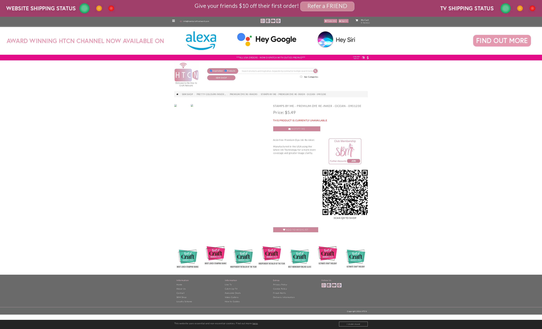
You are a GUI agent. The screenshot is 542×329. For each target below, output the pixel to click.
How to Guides (232, 301)
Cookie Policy (280, 289)
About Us (181, 289)
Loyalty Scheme (184, 301)
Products (231, 71)
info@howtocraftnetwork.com (196, 21)
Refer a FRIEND (327, 6)
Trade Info (331, 21)
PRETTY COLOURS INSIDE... (211, 94)
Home (179, 284)
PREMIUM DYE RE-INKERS (243, 94)
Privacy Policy (280, 284)
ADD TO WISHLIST (297, 229)
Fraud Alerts (279, 293)
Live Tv (228, 284)
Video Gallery (232, 297)
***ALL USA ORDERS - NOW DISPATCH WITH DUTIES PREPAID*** (271, 57)
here (255, 323)
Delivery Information (284, 297)
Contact (180, 293)
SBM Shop (181, 297)
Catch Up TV (231, 289)
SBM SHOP (221, 77)
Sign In (344, 21)
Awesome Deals (233, 293)
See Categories (311, 77)
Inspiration (218, 71)
